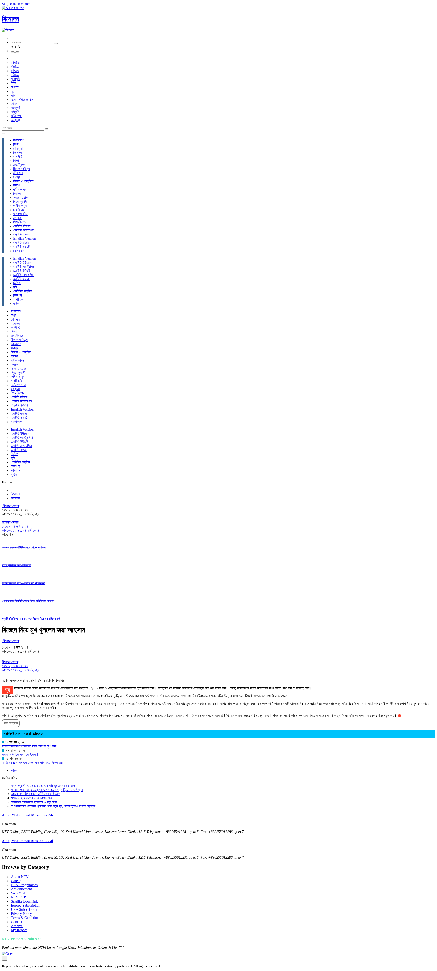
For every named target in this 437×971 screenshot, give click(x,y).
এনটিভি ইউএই (21, 234)
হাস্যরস (17, 218)
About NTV (20, 877)
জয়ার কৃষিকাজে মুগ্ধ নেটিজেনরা (16, 565)
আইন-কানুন (20, 206)
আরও (14, 770)
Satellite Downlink (24, 901)
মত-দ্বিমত (19, 165)
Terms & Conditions (25, 918)
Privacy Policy (21, 914)
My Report (19, 930)
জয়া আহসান (11, 723)
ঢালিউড (15, 63)
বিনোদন (10, 19)
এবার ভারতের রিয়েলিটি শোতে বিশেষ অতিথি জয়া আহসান (28, 601)
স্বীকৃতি (15, 112)
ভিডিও (17, 283)
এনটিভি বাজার (21, 242)
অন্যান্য (15, 120)
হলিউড (15, 71)
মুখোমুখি (15, 79)
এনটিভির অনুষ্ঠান (22, 291)
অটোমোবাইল (20, 214)
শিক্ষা (16, 161)
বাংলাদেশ (18, 140)
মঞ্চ (13, 95)
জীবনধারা (18, 173)
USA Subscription (24, 909)
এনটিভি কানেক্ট (21, 247)
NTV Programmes (24, 885)
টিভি (13, 83)
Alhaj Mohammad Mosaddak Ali (27, 815)
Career (15, 881)
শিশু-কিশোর (19, 222)
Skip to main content (16, 4)
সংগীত (14, 87)
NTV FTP (18, 897)
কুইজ (16, 303)
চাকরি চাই (19, 210)
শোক (14, 104)
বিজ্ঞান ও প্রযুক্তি (23, 181)
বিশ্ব (15, 144)
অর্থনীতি (18, 156)
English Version (24, 238)
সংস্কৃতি (15, 108)
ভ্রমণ (16, 185)
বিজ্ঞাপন (17, 295)
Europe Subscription (25, 905)
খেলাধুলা (18, 148)
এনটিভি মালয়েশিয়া (23, 230)
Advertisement (21, 889)
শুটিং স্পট (16, 116)
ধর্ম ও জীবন (19, 189)
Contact (16, 922)
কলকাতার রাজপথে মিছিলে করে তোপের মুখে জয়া (24, 547)
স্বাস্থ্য (16, 177)
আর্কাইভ (18, 299)
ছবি (15, 287)
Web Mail (18, 893)
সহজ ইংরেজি (20, 197)
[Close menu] (3, 133)
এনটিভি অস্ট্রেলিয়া (24, 267)
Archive (17, 926)
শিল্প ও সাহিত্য (21, 169)
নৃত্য (13, 91)
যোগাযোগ (18, 251)
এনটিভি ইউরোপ (22, 226)
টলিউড (15, 75)
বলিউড (15, 67)
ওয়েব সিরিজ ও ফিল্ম (22, 99)
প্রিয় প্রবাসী (20, 202)
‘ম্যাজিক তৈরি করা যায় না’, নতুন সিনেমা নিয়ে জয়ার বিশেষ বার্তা (31, 618)
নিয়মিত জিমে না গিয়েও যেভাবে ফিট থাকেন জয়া (23, 583)
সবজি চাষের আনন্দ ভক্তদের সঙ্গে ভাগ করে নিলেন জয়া (32, 763)
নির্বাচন (17, 193)
